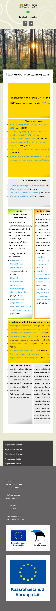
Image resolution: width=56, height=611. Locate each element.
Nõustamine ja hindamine (21, 196)
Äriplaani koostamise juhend (22, 350)
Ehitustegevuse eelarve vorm (23, 329)
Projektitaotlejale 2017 (13, 459)
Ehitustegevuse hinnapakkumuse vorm (27, 333)
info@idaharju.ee (13, 495)
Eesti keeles (23, 17)
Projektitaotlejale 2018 (13, 454)
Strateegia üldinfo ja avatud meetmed (27, 185)
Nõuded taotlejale (18, 189)
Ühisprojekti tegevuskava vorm (24, 326)
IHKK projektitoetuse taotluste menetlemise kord (33, 149)
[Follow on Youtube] (31, 23)
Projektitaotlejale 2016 (13, 464)
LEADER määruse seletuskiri (22, 138)
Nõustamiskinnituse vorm (21, 343)
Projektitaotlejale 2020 (13, 445)
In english (33, 17)
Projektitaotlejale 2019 (13, 449)
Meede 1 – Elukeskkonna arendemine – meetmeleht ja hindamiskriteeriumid (19, 285)
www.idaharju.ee (13, 498)
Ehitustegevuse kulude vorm (23, 336)
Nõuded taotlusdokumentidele (24, 193)
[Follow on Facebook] (25, 23)
